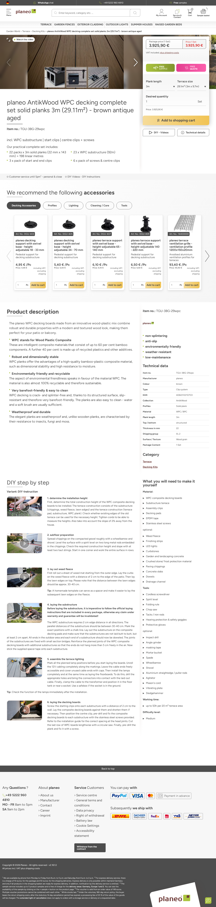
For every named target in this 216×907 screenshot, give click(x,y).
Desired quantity (157, 96)
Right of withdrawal (90, 815)
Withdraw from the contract (87, 847)
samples (180, 2)
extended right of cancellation (33, 898)
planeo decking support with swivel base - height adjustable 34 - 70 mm (68, 245)
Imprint (45, 815)
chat (45, 2)
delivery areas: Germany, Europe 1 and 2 (86, 886)
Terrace (26, 31)
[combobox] (160, 88)
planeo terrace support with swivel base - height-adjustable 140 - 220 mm (146, 245)
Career (45, 810)
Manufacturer (49, 800)
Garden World (13, 31)
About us (46, 795)
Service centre (86, 795)
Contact (46, 805)
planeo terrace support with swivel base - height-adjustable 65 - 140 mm (107, 245)
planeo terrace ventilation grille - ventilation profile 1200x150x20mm (180, 245)
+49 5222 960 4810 (113, 2)
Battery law (84, 820)
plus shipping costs (169, 52)
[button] (7, 2)
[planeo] (176, 323)
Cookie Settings (87, 825)
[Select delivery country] (7, 2)
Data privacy (85, 810)
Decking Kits (38, 31)
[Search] (55, 12)
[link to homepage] (26, 11)
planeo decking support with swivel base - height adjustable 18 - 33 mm (30, 245)
